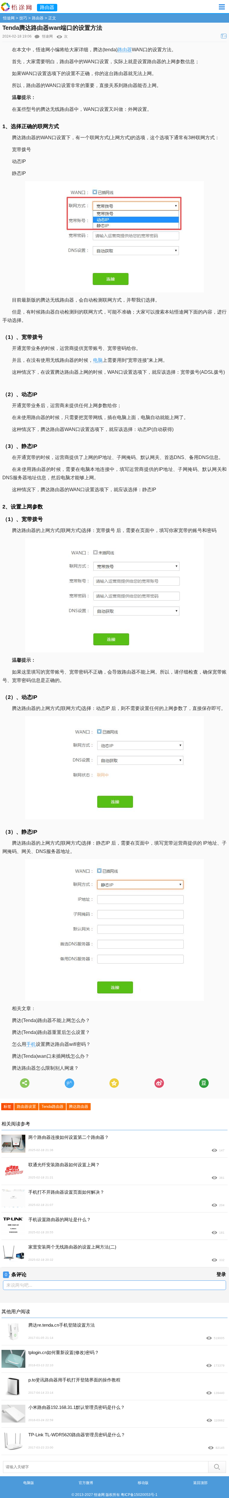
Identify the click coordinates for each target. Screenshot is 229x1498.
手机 (31, 1044)
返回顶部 (200, 1483)
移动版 (143, 1483)
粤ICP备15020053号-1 (139, 1495)
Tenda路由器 (52, 1106)
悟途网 (9, 18)
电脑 (98, 360)
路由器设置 (26, 1106)
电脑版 (28, 1483)
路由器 (38, 18)
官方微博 (86, 1483)
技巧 (23, 18)
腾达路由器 (78, 1106)
